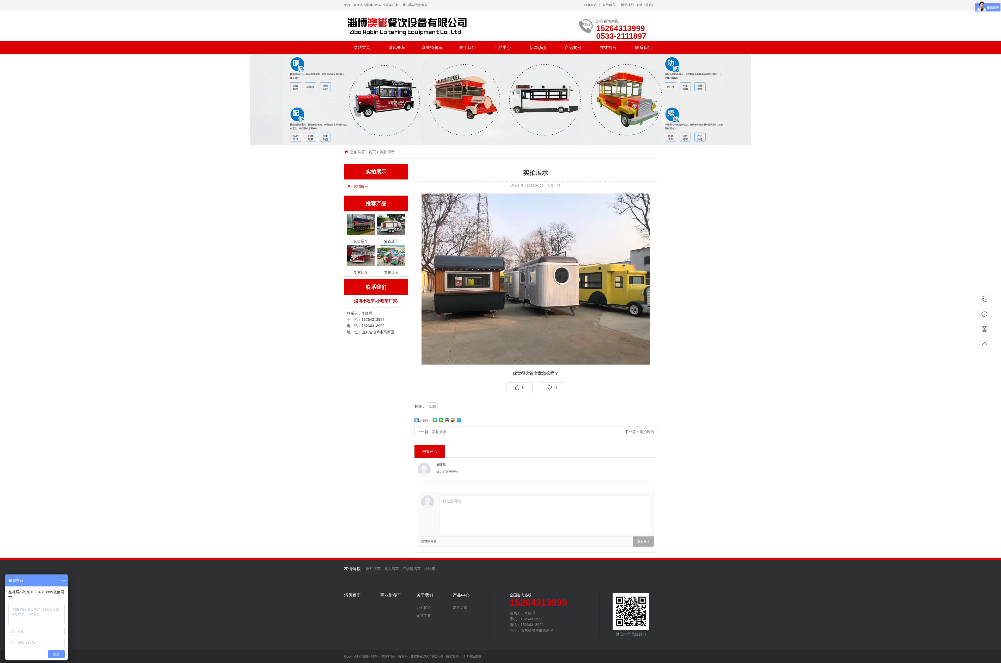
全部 (432, 406)
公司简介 (424, 607)
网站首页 (361, 47)
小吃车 (429, 569)
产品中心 (502, 47)
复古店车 (391, 569)
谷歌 (648, 5)
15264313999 (985, 300)
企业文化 (424, 615)
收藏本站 (590, 5)
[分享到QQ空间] (435, 420)
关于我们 (467, 47)
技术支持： (454, 656)
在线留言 (609, 5)
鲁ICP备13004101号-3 (428, 656)
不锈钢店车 (411, 569)
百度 (640, 5)
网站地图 (627, 5)
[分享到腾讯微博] (459, 420)
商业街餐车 (432, 47)
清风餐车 (397, 47)
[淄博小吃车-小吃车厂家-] (407, 25)
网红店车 (373, 569)
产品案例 (573, 47)
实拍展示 (387, 152)
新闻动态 (537, 47)
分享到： (425, 420)
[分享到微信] (441, 420)
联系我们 (643, 47)
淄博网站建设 (471, 656)
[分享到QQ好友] (447, 420)
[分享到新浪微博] (453, 420)
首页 (372, 152)
